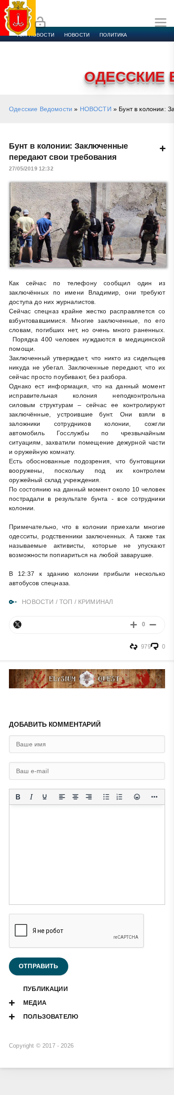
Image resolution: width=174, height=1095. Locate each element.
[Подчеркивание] (44, 797)
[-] (153, 625)
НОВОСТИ (96, 108)
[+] (133, 625)
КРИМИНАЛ (95, 601)
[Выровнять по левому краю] (62, 797)
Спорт (99, 45)
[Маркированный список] (106, 797)
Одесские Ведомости (40, 108)
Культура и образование (50, 56)
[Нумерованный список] (119, 797)
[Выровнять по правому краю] (88, 797)
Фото (23, 67)
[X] (17, 624)
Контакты (54, 67)
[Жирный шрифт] (18, 797)
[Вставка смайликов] (137, 797)
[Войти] (40, 22)
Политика (113, 34)
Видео (144, 56)
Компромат (110, 56)
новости (77, 34)
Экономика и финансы (48, 45)
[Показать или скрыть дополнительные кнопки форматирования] (154, 797)
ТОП (66, 601)
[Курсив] (31, 797)
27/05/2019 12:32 (31, 169)
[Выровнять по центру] (75, 797)
